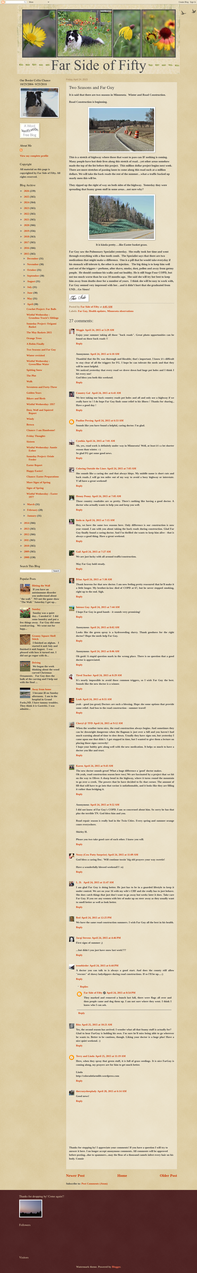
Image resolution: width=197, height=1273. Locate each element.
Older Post (168, 1175)
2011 (27, 540)
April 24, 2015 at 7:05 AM (106, 496)
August (31, 281)
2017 (27, 242)
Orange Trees (34, 338)
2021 (27, 219)
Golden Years (34, 392)
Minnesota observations (120, 311)
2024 (27, 202)
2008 (27, 557)
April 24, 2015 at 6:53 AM (108, 420)
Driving (36, 662)
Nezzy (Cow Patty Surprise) (91, 854)
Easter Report (34, 465)
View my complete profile (34, 155)
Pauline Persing (84, 420)
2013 (27, 528)
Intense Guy (83, 607)
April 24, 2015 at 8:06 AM (104, 651)
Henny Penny (83, 496)
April (30, 304)
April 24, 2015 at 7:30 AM (97, 579)
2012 (27, 534)
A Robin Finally (35, 343)
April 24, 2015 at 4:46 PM (106, 937)
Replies (84, 986)
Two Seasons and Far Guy (41, 349)
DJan (79, 579)
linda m (80, 520)
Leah (79, 699)
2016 (27, 248)
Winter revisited (36, 355)
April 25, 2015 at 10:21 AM (97, 1024)
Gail (78, 551)
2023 (27, 208)
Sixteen (31, 441)
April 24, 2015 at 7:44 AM (105, 607)
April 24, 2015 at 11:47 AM (98, 882)
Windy (30, 418)
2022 (27, 213)
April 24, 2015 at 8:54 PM (121, 992)
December (33, 258)
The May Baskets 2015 (39, 332)
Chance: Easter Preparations (43, 476)
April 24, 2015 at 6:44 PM (104, 965)
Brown (30, 424)
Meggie (80, 330)
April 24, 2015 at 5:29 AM (99, 330)
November (33, 264)
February (32, 509)
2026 (27, 190)
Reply (79, 343)
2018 (27, 236)
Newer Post (75, 1175)
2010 (27, 545)
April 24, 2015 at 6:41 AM (106, 393)
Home (122, 1175)
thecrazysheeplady (86, 1091)
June (30, 292)
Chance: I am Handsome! (41, 430)
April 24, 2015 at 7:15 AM (100, 520)
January (32, 515)
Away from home (41, 689)
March (31, 504)
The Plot (31, 375)
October (32, 269)
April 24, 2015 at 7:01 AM (100, 440)
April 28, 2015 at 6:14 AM (111, 1091)
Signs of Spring (35, 488)
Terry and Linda (85, 1056)
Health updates (97, 311)
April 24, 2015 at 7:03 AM (121, 468)
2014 (27, 522)
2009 (27, 551)
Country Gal (83, 393)
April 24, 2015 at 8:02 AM (104, 627)
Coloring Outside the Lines (91, 468)
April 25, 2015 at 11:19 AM (110, 1056)
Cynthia (80, 440)
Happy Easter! (35, 470)
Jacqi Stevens (83, 937)
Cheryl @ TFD (84, 723)
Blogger (116, 1266)
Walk (29, 381)
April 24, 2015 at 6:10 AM (104, 354)
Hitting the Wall (41, 585)
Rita (78, 1024)
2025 (27, 196)
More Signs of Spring (38, 482)
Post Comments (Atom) (94, 1183)
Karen (79, 765)
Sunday (36, 609)
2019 (27, 230)
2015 (27, 253)
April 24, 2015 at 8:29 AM (107, 675)
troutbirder (82, 965)
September (33, 275)
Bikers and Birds (36, 398)
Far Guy (82, 311)
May (30, 298)
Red (78, 917)
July (30, 287)
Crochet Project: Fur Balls (41, 309)
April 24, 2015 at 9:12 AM (108, 723)
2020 (27, 225)
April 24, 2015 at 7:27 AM (96, 551)
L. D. (79, 882)
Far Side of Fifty (93, 992)
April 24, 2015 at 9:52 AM (104, 804)
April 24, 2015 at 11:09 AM (123, 854)
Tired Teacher (84, 675)
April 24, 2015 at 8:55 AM (97, 699)
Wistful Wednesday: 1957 (41, 404)
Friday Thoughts (36, 436)
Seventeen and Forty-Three (42, 387)
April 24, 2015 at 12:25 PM (96, 917)
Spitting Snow (34, 370)
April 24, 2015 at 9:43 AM (98, 765)
